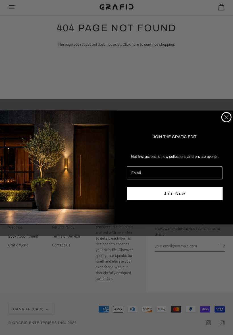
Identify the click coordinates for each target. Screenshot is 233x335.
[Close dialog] (226, 117)
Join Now (175, 193)
